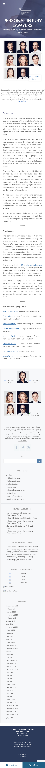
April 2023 (9, 624)
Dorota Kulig (8, 316)
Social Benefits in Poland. (15, 499)
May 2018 (9, 678)
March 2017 (10, 699)
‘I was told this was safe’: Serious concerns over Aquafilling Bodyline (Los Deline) (21, 556)
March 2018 (10, 684)
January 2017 (11, 702)
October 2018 (11, 666)
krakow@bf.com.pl (24, 746)
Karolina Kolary (9, 324)
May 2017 (9, 696)
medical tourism (12, 484)
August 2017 (10, 690)
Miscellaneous (11, 487)
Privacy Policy (22, 754)
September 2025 (12, 606)
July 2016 (9, 718)
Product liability (11, 493)
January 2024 (11, 612)
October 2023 (11, 618)
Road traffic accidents (14, 496)
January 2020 (11, 645)
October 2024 (11, 609)
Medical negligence (13, 481)
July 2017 (9, 693)
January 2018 (11, 687)
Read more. (22, 102)
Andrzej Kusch (9, 336)
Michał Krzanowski (11, 328)
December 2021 (12, 627)
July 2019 (9, 654)
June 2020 (9, 636)
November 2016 (12, 709)
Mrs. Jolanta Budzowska (31, 265)
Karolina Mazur (9, 343)
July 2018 (9, 672)
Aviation (9, 475)
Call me (35, 765)
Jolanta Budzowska (10, 311)
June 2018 (9, 675)
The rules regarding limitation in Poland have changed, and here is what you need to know (22, 551)
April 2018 (9, 681)
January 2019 (11, 663)
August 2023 (10, 621)
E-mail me (13, 765)
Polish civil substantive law (15, 490)
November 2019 (12, 648)
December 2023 (12, 615)
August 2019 (10, 651)
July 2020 (9, 633)
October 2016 (11, 712)
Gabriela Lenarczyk (10, 351)
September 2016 (12, 715)
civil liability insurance (13, 478)
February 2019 (11, 660)
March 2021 (10, 630)
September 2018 (12, 669)
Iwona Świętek (9, 356)
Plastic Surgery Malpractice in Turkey (18, 514)
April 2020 (9, 639)
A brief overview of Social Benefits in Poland (22, 547)
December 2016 (12, 705)
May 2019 (9, 657)
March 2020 (10, 642)
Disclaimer (22, 756)
